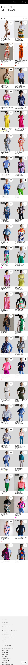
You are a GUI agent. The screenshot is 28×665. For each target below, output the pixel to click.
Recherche (4, 642)
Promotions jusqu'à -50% (6, 658)
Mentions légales (5, 632)
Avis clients (4, 640)
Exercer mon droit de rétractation (8, 636)
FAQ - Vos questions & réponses (7, 624)
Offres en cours (5, 654)
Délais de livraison (5, 650)
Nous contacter (5, 622)
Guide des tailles (5, 638)
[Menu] (1, 1)
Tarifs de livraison (5, 652)
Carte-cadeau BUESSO (6, 660)
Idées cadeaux (4, 662)
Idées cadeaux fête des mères (7, 664)
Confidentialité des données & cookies (9, 634)
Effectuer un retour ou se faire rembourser (9, 630)
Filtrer (3, 18)
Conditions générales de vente (7, 648)
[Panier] (26, 2)
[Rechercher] (4, 2)
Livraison (3, 628)
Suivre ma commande (6, 626)
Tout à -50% (4, 656)
